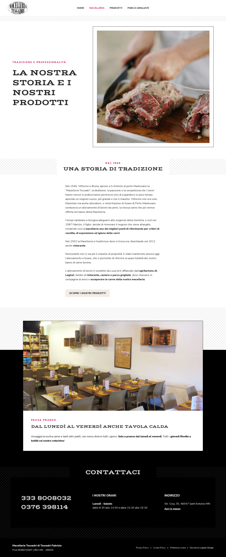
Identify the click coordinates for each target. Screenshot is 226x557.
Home (80, 8)
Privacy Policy (142, 547)
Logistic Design (207, 547)
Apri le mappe (172, 508)
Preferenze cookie (178, 547)
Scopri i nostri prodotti (87, 293)
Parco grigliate (138, 8)
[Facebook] (212, 8)
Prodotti (116, 8)
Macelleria (97, 8)
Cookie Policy (159, 547)
